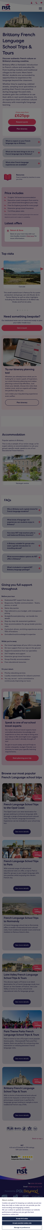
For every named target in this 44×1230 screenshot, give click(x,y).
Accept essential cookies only (22, 1223)
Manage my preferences (22, 1227)
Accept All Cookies (22, 1218)
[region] (22, 1213)
